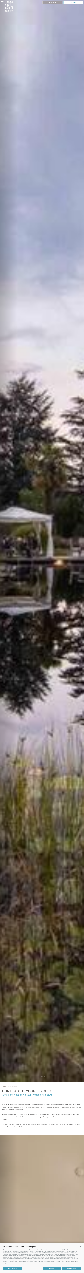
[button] (80, 1246)
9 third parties (12, 1249)
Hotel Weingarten (6, 1086)
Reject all (51, 1268)
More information (12, 1268)
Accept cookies (71, 1268)
